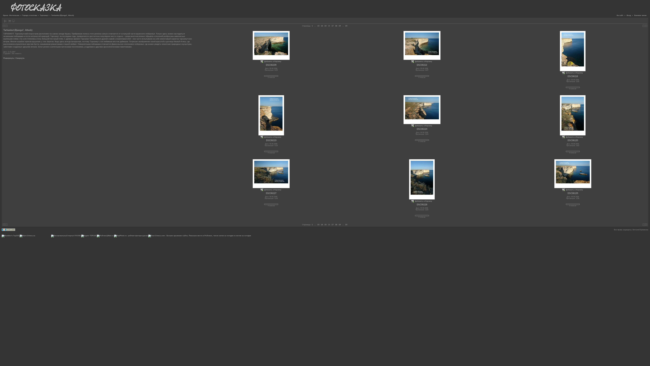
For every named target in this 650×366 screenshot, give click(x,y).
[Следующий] (643, 26)
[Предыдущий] (6, 26)
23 (346, 26)
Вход (629, 15)
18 (336, 26)
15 (325, 26)
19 (340, 26)
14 (322, 26)
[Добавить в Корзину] (9, 21)
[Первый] (4, 26)
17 (333, 26)
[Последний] (646, 26)
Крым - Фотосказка (11, 15)
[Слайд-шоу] (13, 21)
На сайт (620, 15)
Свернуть (20, 58)
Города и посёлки (29, 15)
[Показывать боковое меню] (5, 21)
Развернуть (8, 58)
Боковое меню (640, 15)
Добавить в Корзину (272, 61)
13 (318, 26)
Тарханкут (44, 15)
